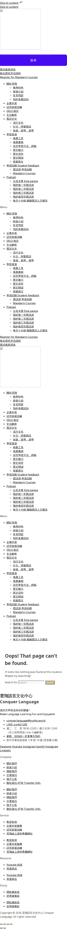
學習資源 (12, 134)
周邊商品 (12, 868)
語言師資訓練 (14, 107)
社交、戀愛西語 (22, 126)
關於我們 (12, 763)
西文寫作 (18, 154)
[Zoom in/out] (1, 924)
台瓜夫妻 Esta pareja (25, 181)
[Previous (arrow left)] (1, 928)
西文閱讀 (18, 158)
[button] (33, 207)
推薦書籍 (18, 142)
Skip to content (9, 3)
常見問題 (18, 95)
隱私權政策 (13, 892)
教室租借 (12, 822)
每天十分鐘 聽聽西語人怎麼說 (30, 200)
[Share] (8, 924)
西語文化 (12, 119)
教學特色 (18, 87)
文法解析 (12, 115)
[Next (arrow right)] (4, 928)
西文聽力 (18, 150)
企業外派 (12, 103)
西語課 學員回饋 (22, 169)
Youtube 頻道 (14, 865)
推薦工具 (18, 138)
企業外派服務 (14, 826)
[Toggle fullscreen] (4, 924)
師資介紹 (18, 91)
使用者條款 (13, 896)
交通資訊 (12, 775)
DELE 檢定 (13, 111)
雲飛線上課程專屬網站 (20, 833)
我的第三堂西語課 (23, 193)
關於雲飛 (12, 84)
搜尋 (33, 60)
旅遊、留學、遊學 (23, 130)
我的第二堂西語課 (23, 189)
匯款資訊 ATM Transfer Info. (24, 783)
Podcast (11, 177)
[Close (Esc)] (11, 924)
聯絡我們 (12, 771)
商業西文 (18, 161)
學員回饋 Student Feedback (23, 165)
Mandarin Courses (24, 173)
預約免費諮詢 (21, 99)
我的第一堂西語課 (23, 185)
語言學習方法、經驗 (24, 146)
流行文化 (18, 122)
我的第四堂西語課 (23, 196)
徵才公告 (12, 779)
